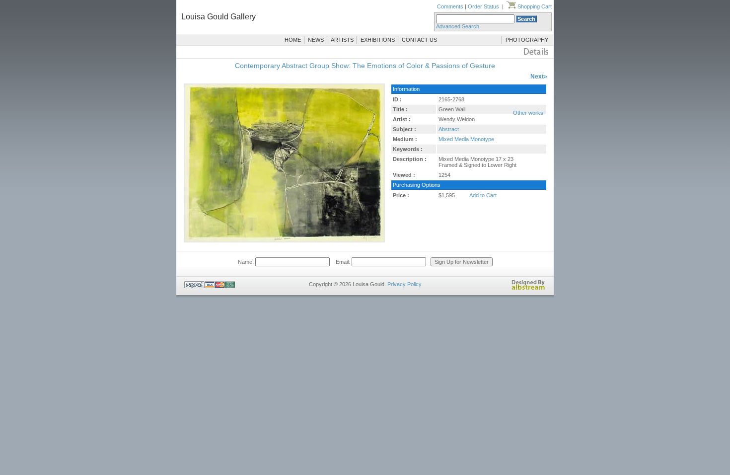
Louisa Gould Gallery (218, 16)
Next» (538, 76)
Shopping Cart (534, 6)
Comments (450, 6)
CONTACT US (419, 40)
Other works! (529, 113)
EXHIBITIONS (378, 40)
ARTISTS (342, 40)
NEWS (316, 40)
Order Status (483, 6)
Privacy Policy (404, 284)
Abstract (448, 129)
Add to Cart (483, 195)
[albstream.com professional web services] (528, 288)
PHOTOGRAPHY (527, 40)
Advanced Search (457, 26)
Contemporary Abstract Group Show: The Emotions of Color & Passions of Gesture (365, 66)
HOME (293, 40)
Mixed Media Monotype (466, 139)
